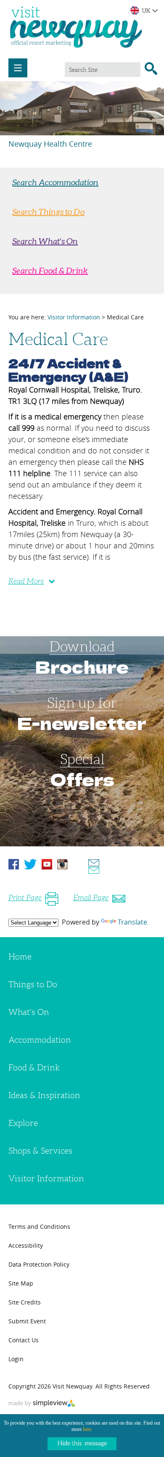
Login (16, 1359)
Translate (132, 922)
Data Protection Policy (38, 1264)
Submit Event (27, 1321)
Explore (23, 1123)
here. (88, 1429)
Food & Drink (34, 1067)
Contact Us (23, 1340)
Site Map (20, 1283)
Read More (26, 581)
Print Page (25, 897)
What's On (28, 1012)
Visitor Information (74, 317)
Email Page (90, 897)
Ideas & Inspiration (44, 1095)
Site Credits (24, 1302)
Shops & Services (40, 1150)
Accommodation (39, 1039)
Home (20, 956)
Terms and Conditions (39, 1226)
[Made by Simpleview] (42, 1404)
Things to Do (32, 984)
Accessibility (25, 1245)
